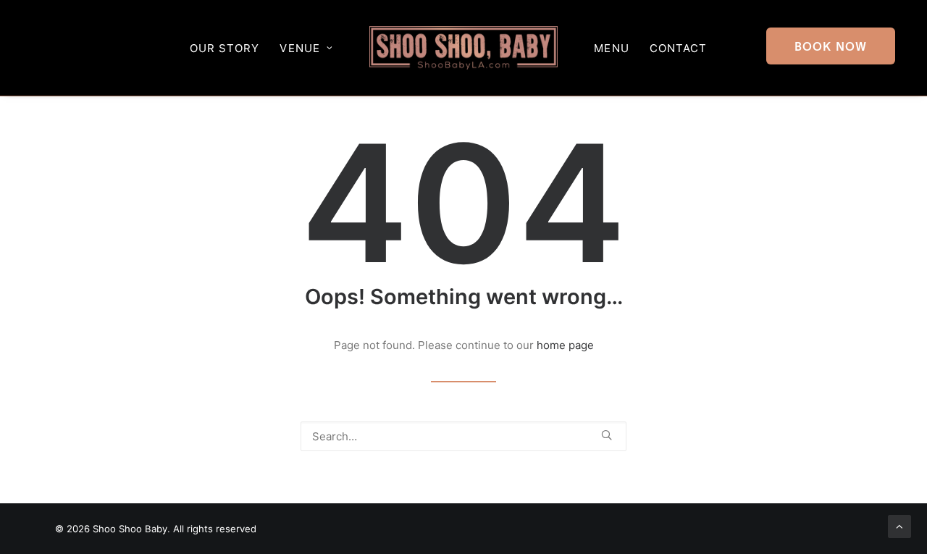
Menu (611, 48)
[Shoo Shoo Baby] (463, 48)
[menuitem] (833, 48)
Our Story (224, 48)
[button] (833, 48)
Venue (299, 48)
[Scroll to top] (899, 525)
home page (565, 345)
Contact (678, 48)
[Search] (463, 436)
